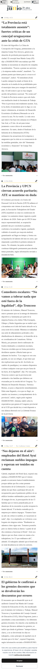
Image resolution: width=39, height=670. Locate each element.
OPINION (26, 2)
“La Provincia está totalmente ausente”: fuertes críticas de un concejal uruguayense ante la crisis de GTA (16, 31)
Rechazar (19, 666)
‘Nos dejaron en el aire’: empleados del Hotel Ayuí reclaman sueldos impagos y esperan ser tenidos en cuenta (19, 460)
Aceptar (19, 661)
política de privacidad (22, 655)
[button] (20, 176)
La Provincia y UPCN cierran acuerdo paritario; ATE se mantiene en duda (19, 190)
